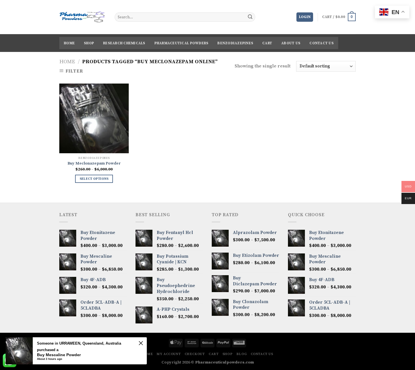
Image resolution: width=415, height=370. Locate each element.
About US (290, 43)
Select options (94, 179)
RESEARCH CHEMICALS (124, 43)
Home (69, 43)
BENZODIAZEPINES (235, 43)
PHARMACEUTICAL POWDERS (181, 43)
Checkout (195, 354)
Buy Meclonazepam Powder (94, 163)
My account (169, 354)
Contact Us (321, 43)
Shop (89, 43)
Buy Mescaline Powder (59, 355)
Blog (241, 354)
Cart (267, 43)
